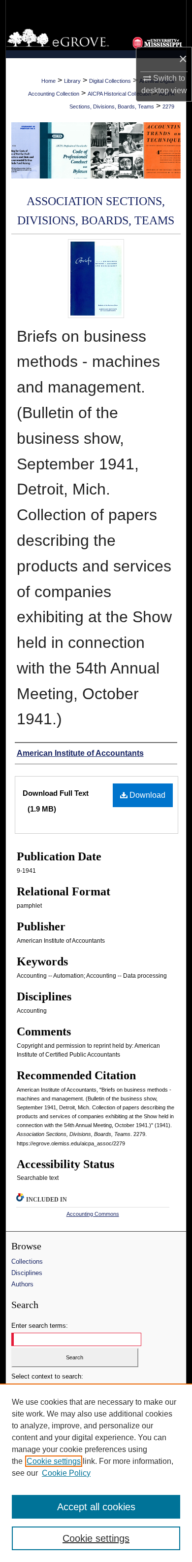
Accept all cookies (96, 1506)
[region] (96, 1473)
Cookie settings (54, 1461)
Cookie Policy (66, 1473)
